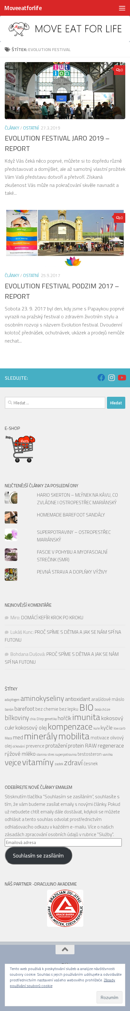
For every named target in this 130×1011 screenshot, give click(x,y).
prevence (35, 745)
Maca (8, 738)
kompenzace (70, 726)
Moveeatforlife (23, 7)
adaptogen (12, 699)
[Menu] (122, 8)
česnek (91, 763)
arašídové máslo (107, 699)
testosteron (90, 754)
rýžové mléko (20, 753)
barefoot (24, 708)
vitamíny (38, 762)
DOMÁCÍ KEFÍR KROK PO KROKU (52, 617)
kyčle (107, 727)
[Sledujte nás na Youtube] (121, 377)
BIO (86, 707)
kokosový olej (31, 727)
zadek (59, 763)
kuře (96, 728)
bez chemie (46, 709)
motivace (100, 737)
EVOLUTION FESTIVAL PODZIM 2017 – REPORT (62, 291)
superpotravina (66, 754)
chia (33, 718)
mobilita (74, 736)
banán (9, 709)
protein (76, 745)
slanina (42, 754)
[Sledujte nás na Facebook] (101, 377)
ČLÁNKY (12, 127)
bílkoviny (17, 718)
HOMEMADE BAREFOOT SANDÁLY (71, 514)
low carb (119, 728)
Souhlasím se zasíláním (38, 856)
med (18, 737)
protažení (56, 745)
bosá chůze (102, 709)
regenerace (111, 745)
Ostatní (31, 127)
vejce (13, 762)
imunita (86, 717)
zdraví (73, 762)
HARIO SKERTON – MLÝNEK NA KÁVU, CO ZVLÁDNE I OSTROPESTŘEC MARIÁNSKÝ (77, 498)
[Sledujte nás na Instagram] (111, 377)
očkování (19, 746)
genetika (51, 718)
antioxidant (77, 699)
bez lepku (68, 709)
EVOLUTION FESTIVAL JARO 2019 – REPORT (57, 143)
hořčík (64, 718)
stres (51, 754)
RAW (91, 745)
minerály (40, 736)
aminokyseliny (42, 698)
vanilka (108, 754)
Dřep (40, 718)
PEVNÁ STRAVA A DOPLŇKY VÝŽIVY (72, 571)
